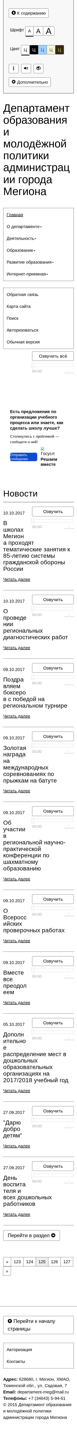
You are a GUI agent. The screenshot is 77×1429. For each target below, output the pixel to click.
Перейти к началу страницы (31, 1325)
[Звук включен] (26, 68)
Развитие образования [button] (29, 262)
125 (42, 1261)
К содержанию (31, 13)
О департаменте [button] (23, 226)
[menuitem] (38, 215)
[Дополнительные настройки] (38, 68)
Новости (20, 493)
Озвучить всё (53, 356)
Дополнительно (32, 82)
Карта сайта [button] (19, 306)
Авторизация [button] (19, 1349)
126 (54, 1261)
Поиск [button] (12, 318)
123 (17, 1261)
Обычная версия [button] (23, 342)
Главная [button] (15, 214)
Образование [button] (20, 250)
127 (66, 1261)
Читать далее (16, 579)
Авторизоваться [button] (22, 330)
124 (29, 1261)
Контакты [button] (16, 1361)
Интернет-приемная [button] (26, 274)
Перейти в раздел (29, 1235)
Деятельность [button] (20, 238)
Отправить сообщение (19, 457)
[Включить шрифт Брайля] (14, 68)
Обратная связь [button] (22, 294)
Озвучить (53, 511)
